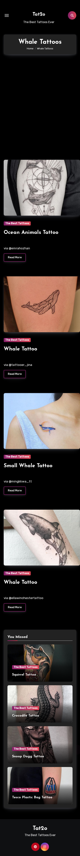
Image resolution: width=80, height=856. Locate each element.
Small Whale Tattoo (28, 466)
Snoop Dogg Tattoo (28, 756)
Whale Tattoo (20, 349)
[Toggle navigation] (7, 15)
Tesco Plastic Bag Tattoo (32, 797)
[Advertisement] (40, 105)
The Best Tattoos (17, 223)
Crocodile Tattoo (25, 715)
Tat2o (39, 14)
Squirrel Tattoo (24, 674)
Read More (15, 257)
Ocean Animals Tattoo (31, 232)
